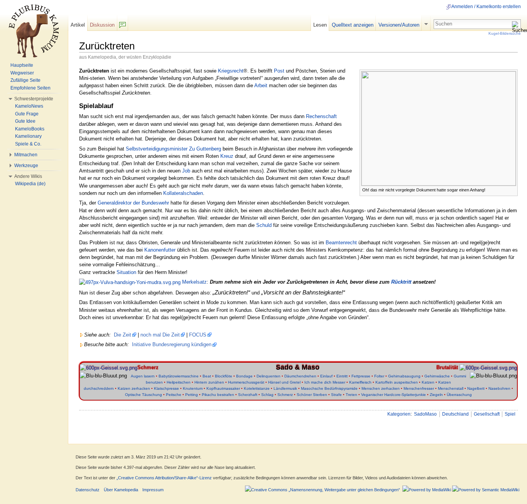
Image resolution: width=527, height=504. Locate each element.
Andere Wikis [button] (28, 176)
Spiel (510, 414)
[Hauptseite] (34, 31)
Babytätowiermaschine (179, 376)
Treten (351, 394)
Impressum (153, 489)
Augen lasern (143, 376)
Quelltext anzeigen (352, 25)
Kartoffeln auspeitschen (396, 382)
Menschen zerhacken (380, 388)
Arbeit (260, 85)
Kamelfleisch (360, 382)
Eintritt (342, 376)
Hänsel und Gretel (284, 382)
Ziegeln (436, 394)
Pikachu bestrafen (218, 394)
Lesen (320, 25)
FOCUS (197, 335)
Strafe (336, 394)
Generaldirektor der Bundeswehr (133, 203)
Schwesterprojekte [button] (33, 98)
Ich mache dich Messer (324, 382)
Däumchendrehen (300, 376)
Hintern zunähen (209, 382)
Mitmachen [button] (25, 154)
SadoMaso (425, 414)
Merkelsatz (194, 282)
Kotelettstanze (257, 388)
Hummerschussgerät (246, 382)
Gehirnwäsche (437, 376)
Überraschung (459, 394)
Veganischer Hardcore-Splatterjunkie (393, 394)
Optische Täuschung (143, 394)
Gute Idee (25, 121)
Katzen (428, 382)
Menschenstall (450, 388)
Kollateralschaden (183, 193)
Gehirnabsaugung (404, 376)
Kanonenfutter (160, 250)
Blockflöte (223, 376)
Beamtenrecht (341, 242)
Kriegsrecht (230, 71)
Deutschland (455, 414)
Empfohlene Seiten (30, 88)
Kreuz (226, 156)
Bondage (244, 376)
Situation (126, 272)
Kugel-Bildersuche (504, 33)
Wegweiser (22, 73)
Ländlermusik (285, 388)
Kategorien (398, 414)
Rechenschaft (321, 116)
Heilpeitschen (179, 382)
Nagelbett (476, 388)
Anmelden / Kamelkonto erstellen (486, 6)
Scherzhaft (247, 394)
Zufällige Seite (25, 80)
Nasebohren (499, 388)
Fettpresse (360, 376)
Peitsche (173, 394)
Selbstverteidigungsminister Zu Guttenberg (173, 149)
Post (279, 71)
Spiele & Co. (28, 144)
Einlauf (326, 376)
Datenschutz (88, 489)
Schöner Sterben (312, 394)
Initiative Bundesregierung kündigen (171, 344)
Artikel (78, 25)
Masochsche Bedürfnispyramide (329, 388)
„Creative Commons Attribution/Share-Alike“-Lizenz (164, 477)
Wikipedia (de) (30, 183)
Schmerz (285, 394)
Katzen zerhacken (134, 388)
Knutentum (193, 388)
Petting (191, 394)
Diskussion (102, 25)
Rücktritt (401, 282)
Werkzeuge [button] (26, 165)
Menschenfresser (419, 388)
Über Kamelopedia (121, 489)
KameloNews (29, 106)
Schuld (264, 225)
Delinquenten (268, 376)
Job (186, 171)
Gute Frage (27, 114)
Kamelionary (28, 136)
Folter (379, 376)
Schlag (267, 394)
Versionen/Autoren (398, 25)
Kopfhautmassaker (223, 388)
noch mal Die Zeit (160, 335)
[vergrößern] (512, 189)
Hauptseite (21, 65)
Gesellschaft (487, 414)
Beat (207, 376)
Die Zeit (122, 335)
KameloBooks (29, 129)
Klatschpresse (166, 388)
